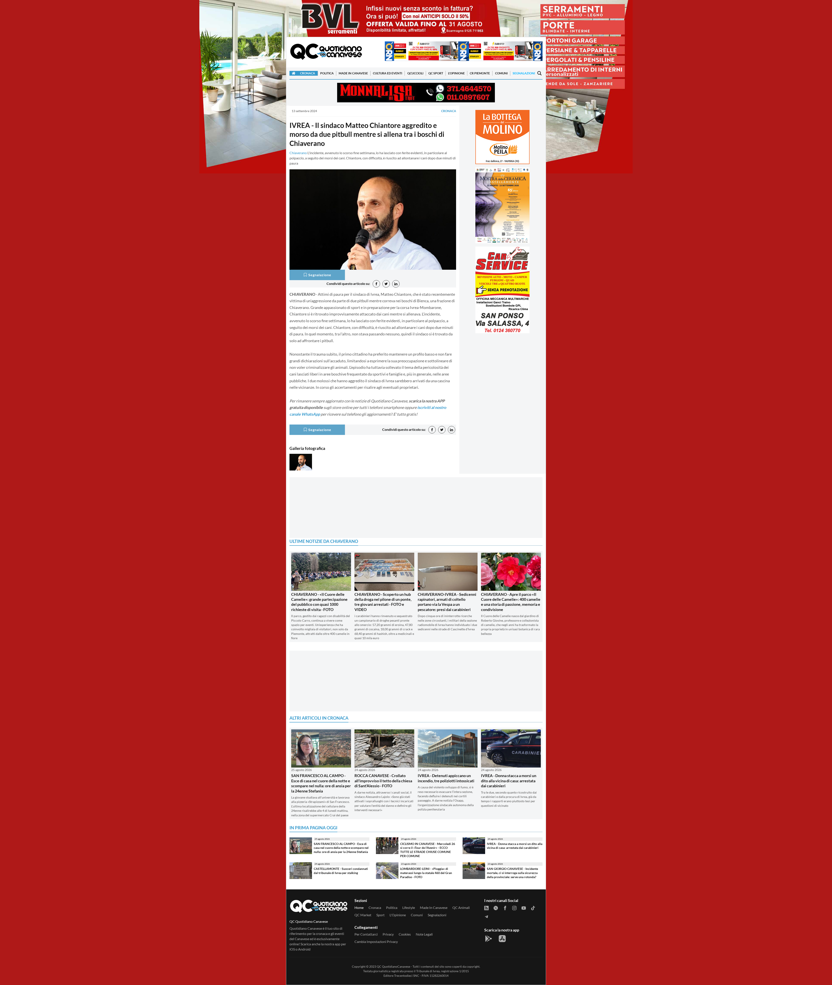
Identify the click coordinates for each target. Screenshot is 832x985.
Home (359, 907)
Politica (327, 73)
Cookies (405, 934)
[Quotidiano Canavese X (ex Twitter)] (496, 907)
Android (304, 949)
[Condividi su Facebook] (376, 283)
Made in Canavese (353, 73)
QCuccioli (415, 73)
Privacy (388, 934)
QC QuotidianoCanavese (393, 966)
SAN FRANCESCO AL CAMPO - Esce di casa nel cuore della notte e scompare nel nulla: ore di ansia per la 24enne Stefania (321, 783)
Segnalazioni (524, 73)
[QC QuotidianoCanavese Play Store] (488, 938)
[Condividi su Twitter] (386, 283)
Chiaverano (298, 153)
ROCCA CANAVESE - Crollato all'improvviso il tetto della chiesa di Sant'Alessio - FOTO (383, 780)
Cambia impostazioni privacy (376, 941)
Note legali (424, 934)
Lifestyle (408, 907)
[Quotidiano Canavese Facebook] (505, 907)
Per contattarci (366, 934)
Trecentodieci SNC (406, 975)
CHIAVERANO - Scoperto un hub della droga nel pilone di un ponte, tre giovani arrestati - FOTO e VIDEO (382, 602)
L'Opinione (456, 73)
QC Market (362, 915)
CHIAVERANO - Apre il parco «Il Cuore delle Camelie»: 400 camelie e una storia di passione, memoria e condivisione (510, 602)
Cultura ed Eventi (387, 73)
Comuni (501, 73)
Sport (380, 915)
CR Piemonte (480, 73)
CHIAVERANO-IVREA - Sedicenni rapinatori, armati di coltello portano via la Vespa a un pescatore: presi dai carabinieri (447, 602)
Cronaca (307, 73)
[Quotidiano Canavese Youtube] (524, 907)
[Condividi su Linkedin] (396, 283)
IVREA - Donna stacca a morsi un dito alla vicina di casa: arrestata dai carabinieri (508, 780)
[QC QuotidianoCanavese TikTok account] (533, 907)
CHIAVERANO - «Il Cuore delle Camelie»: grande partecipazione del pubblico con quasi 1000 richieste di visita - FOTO (319, 602)
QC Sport (435, 73)
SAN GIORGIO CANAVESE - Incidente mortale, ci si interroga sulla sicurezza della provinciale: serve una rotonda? (512, 873)
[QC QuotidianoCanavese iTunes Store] (502, 938)
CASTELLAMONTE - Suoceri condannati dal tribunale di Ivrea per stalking (341, 871)
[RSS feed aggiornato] (486, 907)
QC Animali (461, 907)
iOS (292, 949)
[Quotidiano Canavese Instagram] (514, 907)
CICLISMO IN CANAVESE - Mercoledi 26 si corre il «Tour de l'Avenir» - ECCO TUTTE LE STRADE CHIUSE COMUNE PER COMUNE (427, 850)
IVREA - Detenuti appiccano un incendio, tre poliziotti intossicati (446, 778)
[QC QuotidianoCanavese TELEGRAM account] (486, 916)
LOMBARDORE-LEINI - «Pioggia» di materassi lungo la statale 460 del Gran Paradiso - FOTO (426, 873)
